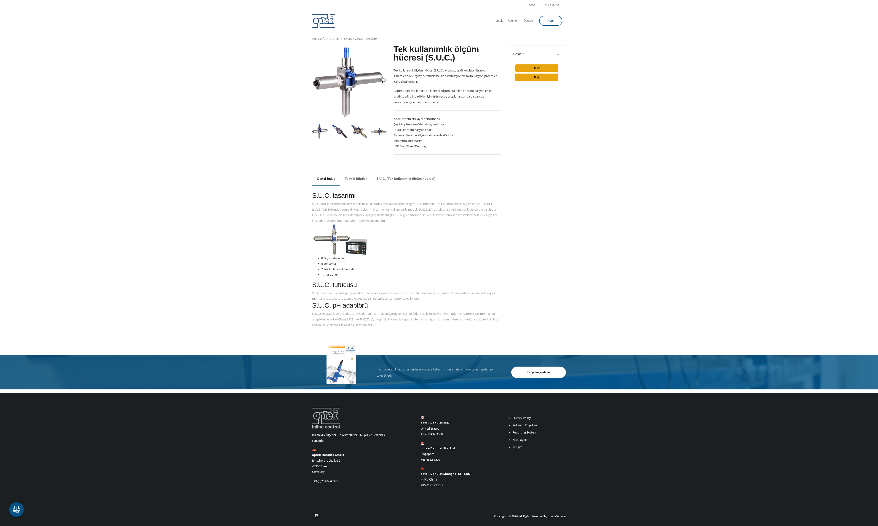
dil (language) (552, 4)
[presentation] (316, 81)
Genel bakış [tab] (326, 178)
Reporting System (524, 432)
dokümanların (411, 369)
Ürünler (513, 20)
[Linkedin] (316, 516)
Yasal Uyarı (519, 440)
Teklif (537, 68)
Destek (528, 20)
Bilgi (537, 77)
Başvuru (519, 54)
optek (499, 20)
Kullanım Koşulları (524, 425)
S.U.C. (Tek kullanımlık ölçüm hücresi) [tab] (405, 178)
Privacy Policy (521, 418)
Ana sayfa (318, 39)
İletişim (532, 4)
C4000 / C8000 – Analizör (360, 39)
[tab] (537, 54)
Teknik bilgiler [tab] (356, 178)
